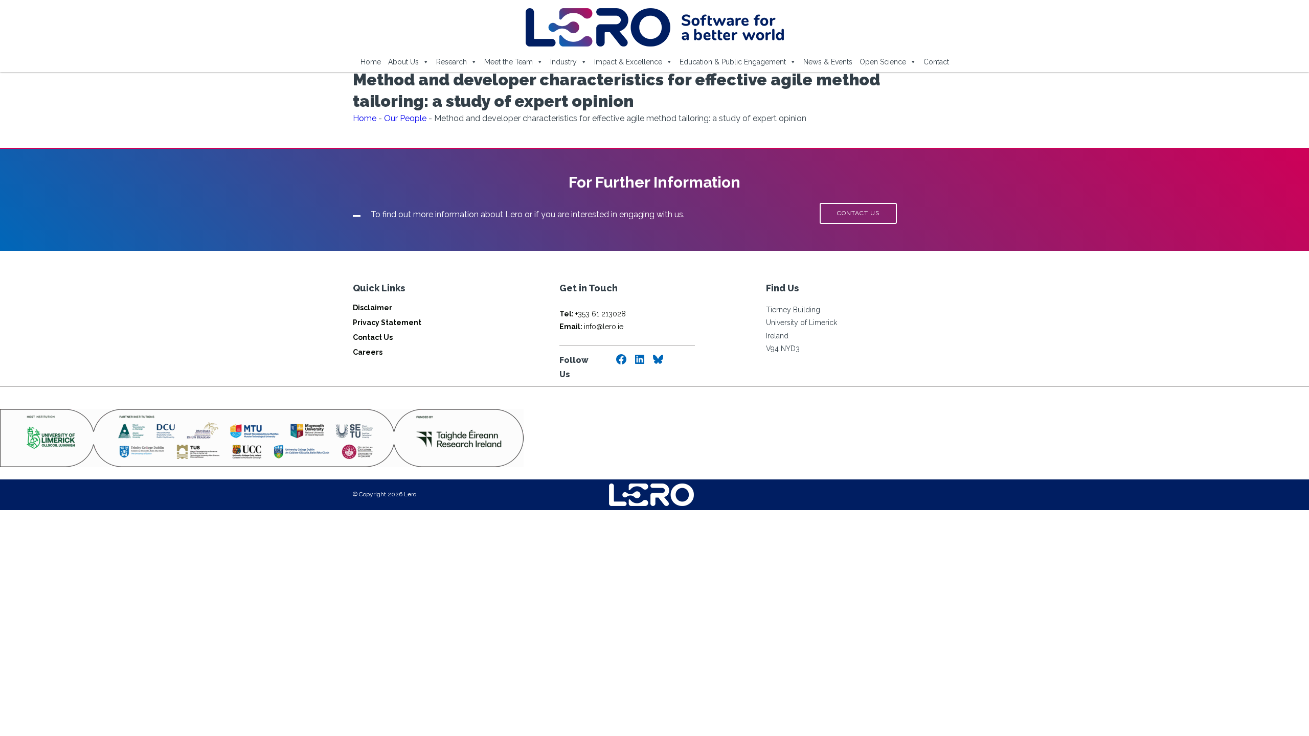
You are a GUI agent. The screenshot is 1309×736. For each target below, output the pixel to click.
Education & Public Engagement (733, 62)
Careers (367, 352)
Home (370, 62)
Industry (563, 62)
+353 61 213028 (592, 314)
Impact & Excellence (628, 62)
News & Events (827, 62)
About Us (403, 62)
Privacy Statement (387, 322)
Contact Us (373, 337)
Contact (936, 62)
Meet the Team (508, 62)
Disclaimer (372, 308)
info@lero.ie (591, 327)
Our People (405, 118)
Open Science (883, 62)
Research (451, 62)
